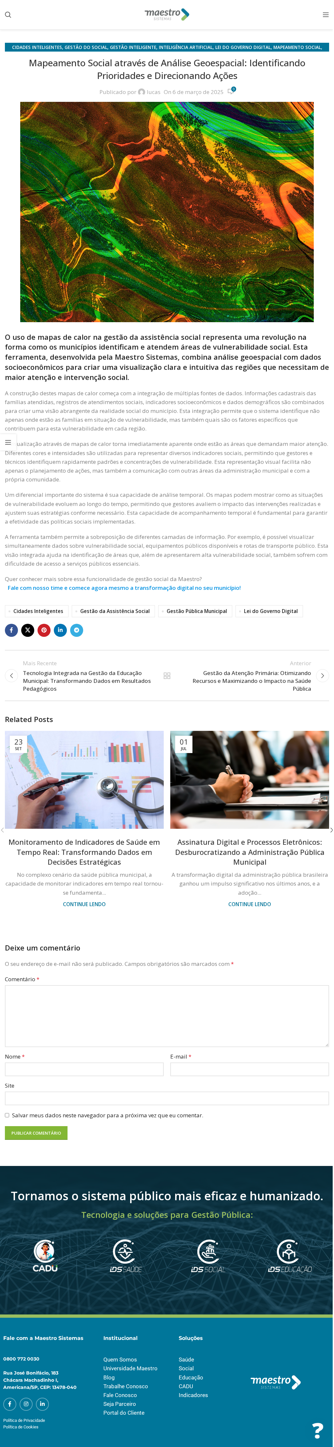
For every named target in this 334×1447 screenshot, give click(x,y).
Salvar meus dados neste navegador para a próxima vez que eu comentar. (107, 1115)
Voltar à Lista (167, 675)
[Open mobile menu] (325, 14)
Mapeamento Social (297, 47)
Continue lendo (84, 904)
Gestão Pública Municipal (197, 611)
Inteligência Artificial (186, 47)
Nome (15, 1056)
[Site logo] (167, 14)
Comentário (22, 979)
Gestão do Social (86, 47)
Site (9, 1085)
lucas (153, 92)
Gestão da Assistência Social (115, 611)
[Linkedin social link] (60, 630)
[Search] (8, 14)
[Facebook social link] (11, 630)
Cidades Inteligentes (37, 47)
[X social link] (27, 630)
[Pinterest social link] (44, 630)
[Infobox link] (44, 1263)
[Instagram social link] (26, 1404)
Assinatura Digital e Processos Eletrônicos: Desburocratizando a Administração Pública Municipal (250, 852)
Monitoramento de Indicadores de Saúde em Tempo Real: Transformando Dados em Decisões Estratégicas (84, 852)
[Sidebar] (8, 442)
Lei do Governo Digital (243, 47)
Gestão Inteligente (133, 47)
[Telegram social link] (76, 630)
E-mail (180, 1056)
